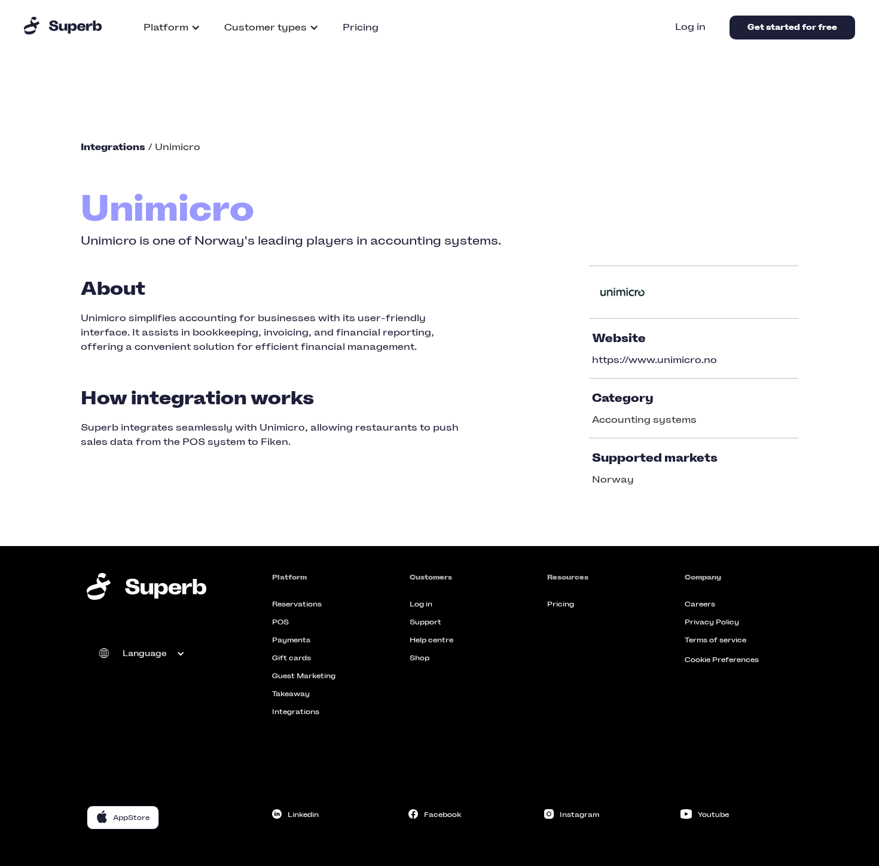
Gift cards (291, 658)
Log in (690, 26)
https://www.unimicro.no (654, 359)
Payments (291, 640)
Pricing (361, 27)
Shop (419, 658)
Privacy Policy (712, 622)
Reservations (297, 604)
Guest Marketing (303, 676)
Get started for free (792, 27)
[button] (172, 27)
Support (425, 622)
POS (280, 622)
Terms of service (715, 640)
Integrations (295, 712)
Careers (700, 604)
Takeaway (291, 694)
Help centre (431, 640)
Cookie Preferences (722, 659)
